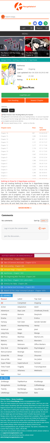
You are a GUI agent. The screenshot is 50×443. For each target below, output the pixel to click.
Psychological (39, 348)
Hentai (36, 325)
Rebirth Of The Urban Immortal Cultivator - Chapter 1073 (24, 290)
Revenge (21, 352)
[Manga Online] (25, 6)
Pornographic (23, 348)
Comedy (4, 314)
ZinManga (5, 381)
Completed (22, 303)
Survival (37, 363)
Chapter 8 (4, 157)
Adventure (5, 310)
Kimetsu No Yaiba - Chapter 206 (15, 283)
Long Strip (5, 333)
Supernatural (23, 363)
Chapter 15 (4, 136)
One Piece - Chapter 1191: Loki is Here (18, 280)
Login (23, 28)
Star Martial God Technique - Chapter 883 (19, 287)
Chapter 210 (5, 55)
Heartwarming (23, 325)
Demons (21, 314)
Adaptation (22, 307)
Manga (37, 333)
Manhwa (21, 337)
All (2, 303)
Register (40, 28)
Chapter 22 (29, 55)
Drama (5, 110)
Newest (4, 299)
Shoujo (20, 355)
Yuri (19, 374)
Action (3, 307)
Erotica (37, 318)
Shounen (37, 355)
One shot (4, 348)
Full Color (21, 322)
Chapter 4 (4, 170)
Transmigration (40, 367)
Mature (4, 340)
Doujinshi (38, 314)
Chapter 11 (4, 148)
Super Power (6, 363)
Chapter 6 (4, 164)
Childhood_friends (41, 310)
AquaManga (39, 389)
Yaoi (2, 374)
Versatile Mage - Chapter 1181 (15, 269)
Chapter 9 (4, 154)
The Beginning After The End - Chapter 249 (19, 276)
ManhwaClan (23, 393)
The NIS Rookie (32, 53)
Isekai (20, 329)
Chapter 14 (4, 139)
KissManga (38, 381)
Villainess (21, 370)
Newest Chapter (37, 100)
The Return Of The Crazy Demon (11, 53)
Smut (20, 359)
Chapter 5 (4, 167)
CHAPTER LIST (25, 95)
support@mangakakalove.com (12, 433)
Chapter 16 (4, 133)
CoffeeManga (39, 385)
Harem (3, 325)
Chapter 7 (4, 160)
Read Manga (15, 401)
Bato (36, 393)
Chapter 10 (4, 151)
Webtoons (38, 370)
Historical (4, 329)
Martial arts (38, 337)
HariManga (22, 389)
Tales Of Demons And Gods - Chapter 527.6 (20, 262)
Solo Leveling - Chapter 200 (14, 266)
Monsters (38, 340)
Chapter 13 (4, 142)
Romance (38, 352)
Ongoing (37, 303)
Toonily (4, 389)
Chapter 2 (4, 176)
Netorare (21, 344)
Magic (20, 333)
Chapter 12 (4, 145)
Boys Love (21, 310)
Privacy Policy (5, 399)
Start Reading (13, 100)
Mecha (20, 340)
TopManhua (22, 381)
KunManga (22, 385)
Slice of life (5, 359)
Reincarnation (6, 352)
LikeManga (5, 393)
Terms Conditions (17, 399)
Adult (36, 307)
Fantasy (4, 322)
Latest (20, 299)
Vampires (4, 370)
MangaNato (5, 385)
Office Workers (40, 344)
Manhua (4, 337)
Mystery (4, 344)
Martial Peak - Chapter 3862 (14, 259)
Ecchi (20, 318)
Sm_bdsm (38, 359)
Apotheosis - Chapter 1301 (14, 273)
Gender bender (40, 322)
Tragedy (21, 367)
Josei (11, 110)
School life (5, 355)
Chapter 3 (4, 173)
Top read (37, 299)
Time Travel (5, 367)
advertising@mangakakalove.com (11, 437)
